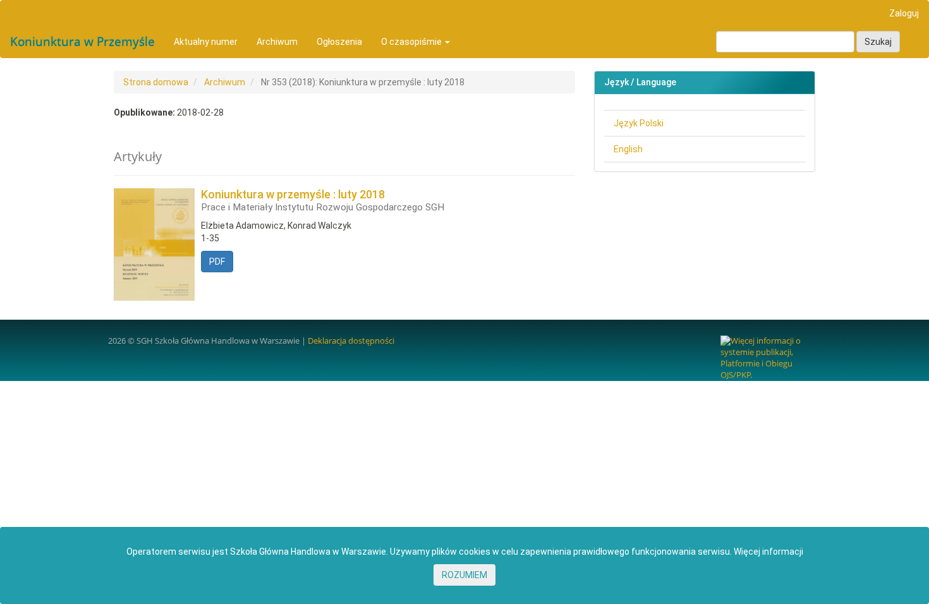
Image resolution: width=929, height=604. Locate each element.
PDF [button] (217, 262)
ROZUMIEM (464, 575)
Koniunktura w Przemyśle (82, 41)
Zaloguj (904, 13)
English (628, 149)
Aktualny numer (206, 42)
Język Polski (639, 123)
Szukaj (878, 42)
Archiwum (277, 42)
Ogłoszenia (339, 42)
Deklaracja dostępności (351, 340)
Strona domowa (155, 82)
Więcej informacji (768, 552)
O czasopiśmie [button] (412, 42)
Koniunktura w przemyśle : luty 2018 (322, 201)
